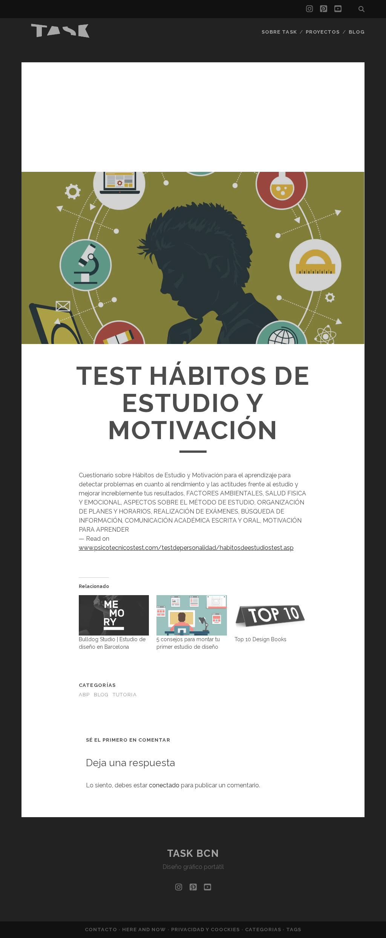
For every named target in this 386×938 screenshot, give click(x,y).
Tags (293, 929)
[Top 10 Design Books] (269, 615)
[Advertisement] (193, 115)
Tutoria (125, 694)
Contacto (102, 929)
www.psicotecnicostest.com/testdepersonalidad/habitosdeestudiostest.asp (186, 547)
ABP (84, 694)
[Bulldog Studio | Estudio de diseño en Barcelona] (114, 615)
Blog (357, 32)
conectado (164, 785)
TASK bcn (193, 853)
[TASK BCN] (60, 36)
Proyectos (323, 32)
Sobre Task (279, 32)
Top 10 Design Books (260, 639)
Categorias (264, 929)
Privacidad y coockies (206, 929)
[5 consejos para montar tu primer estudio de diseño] (191, 615)
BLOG (101, 694)
